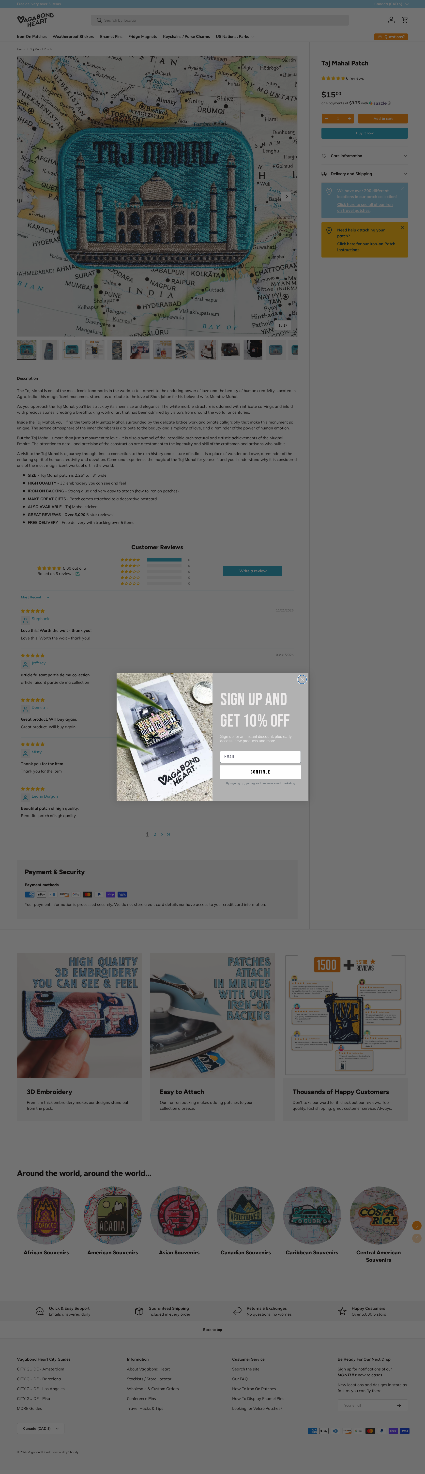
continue (261, 772)
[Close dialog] (302, 679)
